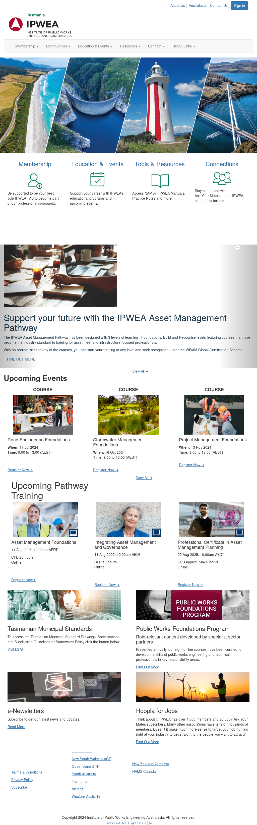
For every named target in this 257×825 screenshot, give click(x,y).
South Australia (84, 773)
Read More (16, 726)
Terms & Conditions (26, 772)
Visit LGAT (16, 649)
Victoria (78, 788)
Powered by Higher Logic (129, 823)
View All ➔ (140, 371)
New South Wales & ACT (91, 758)
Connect (155, 45)
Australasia (197, 5)
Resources (129, 45)
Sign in (239, 5)
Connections (222, 163)
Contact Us (219, 5)
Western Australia (86, 796)
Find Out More (147, 666)
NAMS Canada (144, 771)
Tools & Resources (160, 163)
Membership (25, 45)
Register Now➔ (23, 579)
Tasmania (79, 781)
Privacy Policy (22, 779)
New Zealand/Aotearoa (150, 763)
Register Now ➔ (20, 469)
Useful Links (182, 45)
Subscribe (19, 787)
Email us (201, 784)
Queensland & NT (86, 766)
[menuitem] (179, 4)
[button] (19, 306)
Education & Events (94, 45)
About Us (177, 5)
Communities (57, 45)
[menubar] (200, 4)
